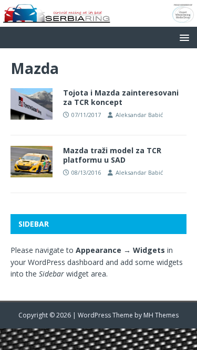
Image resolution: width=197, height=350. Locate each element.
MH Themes (161, 315)
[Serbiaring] (98, 20)
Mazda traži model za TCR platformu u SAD (112, 155)
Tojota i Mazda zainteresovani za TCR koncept (121, 97)
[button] (182, 37)
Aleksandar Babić (139, 115)
